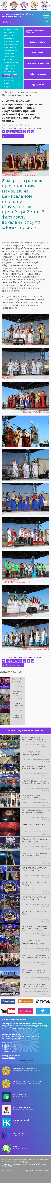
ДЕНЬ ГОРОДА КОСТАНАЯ (34, 824)
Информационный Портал (23, 1108)
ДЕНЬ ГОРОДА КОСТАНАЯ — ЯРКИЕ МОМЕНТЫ (35, 869)
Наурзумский (9, 66)
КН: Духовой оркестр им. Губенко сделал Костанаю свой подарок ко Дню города (35, 943)
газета (21, 1121)
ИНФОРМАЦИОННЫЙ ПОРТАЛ (36, 31)
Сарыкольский (10, 69)
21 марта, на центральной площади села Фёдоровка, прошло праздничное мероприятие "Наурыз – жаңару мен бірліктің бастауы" (17, 718)
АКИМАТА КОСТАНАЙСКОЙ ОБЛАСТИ (26, 1069)
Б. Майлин (8, 60)
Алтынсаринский (11, 29)
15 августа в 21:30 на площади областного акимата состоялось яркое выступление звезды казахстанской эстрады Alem (35, 855)
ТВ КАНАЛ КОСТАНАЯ (20, 1095)
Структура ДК (37, 85)
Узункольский (9, 72)
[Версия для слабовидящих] (10, 22)
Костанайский (10, 57)
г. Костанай (8, 81)
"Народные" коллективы (37, 63)
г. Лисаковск (9, 84)
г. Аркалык (8, 78)
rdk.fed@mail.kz (8, 1058)
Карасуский (9, 53)
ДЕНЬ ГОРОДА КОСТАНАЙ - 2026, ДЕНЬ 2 (34, 884)
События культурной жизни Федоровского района (20, 93)
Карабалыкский (10, 51)
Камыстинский (10, 47)
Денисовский (9, 38)
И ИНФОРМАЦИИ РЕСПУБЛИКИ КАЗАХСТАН (28, 1082)
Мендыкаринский (11, 63)
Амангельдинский (11, 32)
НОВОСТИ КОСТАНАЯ (20, 1134)
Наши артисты (37, 53)
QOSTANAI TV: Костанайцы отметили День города (33, 767)
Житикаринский (10, 45)
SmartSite (44, 1171)
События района (37, 42)
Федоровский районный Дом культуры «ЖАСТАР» (17, 15)
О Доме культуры (37, 74)
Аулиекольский (10, 35)
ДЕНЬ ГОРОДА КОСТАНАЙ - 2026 (34, 913)
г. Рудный (8, 87)
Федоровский (10, 75)
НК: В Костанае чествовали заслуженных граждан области (35, 956)
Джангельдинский (11, 41)
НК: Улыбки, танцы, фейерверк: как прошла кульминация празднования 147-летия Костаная (35, 812)
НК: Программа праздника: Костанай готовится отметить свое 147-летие (34, 972)
